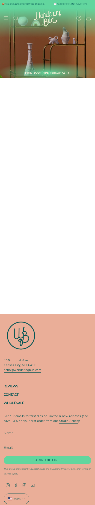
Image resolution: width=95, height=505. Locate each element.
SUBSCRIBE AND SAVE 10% (21, 4)
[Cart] (88, 18)
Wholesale (14, 403)
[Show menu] (6, 18)
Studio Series (68, 421)
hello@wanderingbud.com (22, 370)
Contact (11, 395)
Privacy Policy (68, 469)
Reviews (11, 386)
